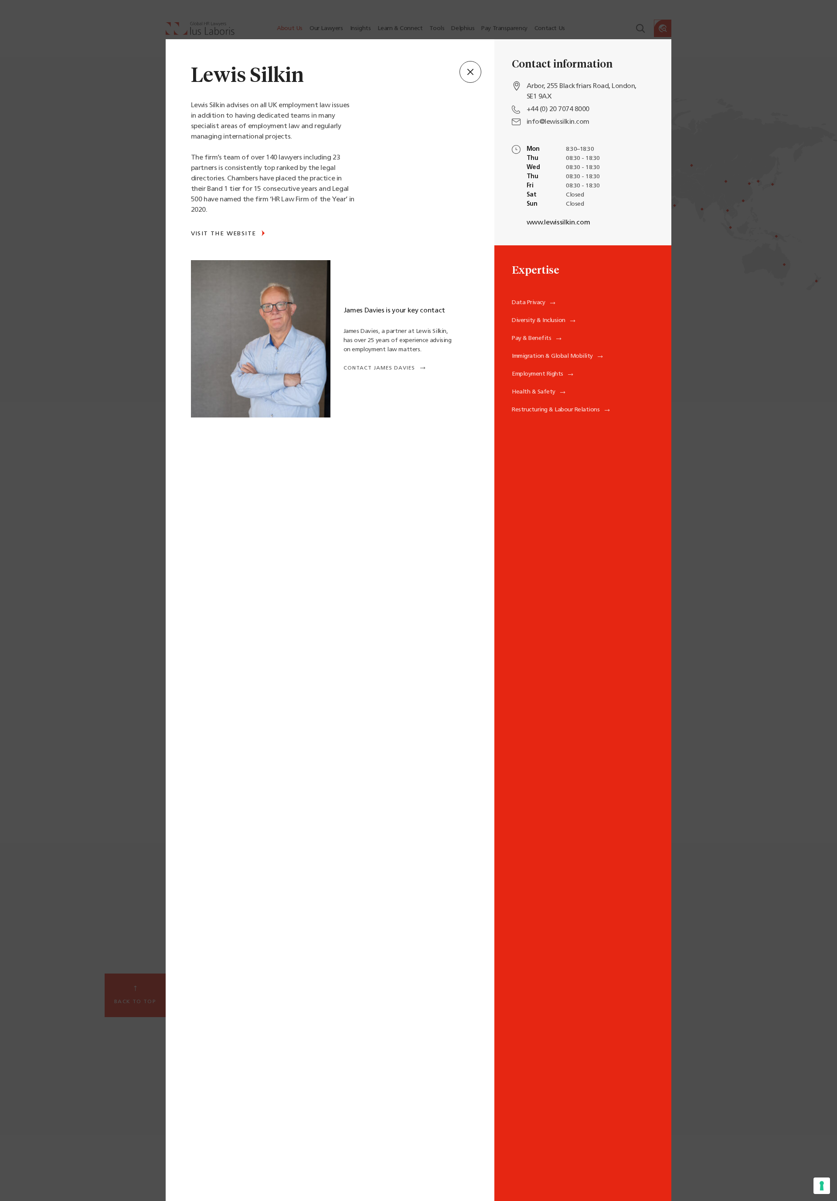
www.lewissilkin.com (558, 222)
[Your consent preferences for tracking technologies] (821, 1185)
